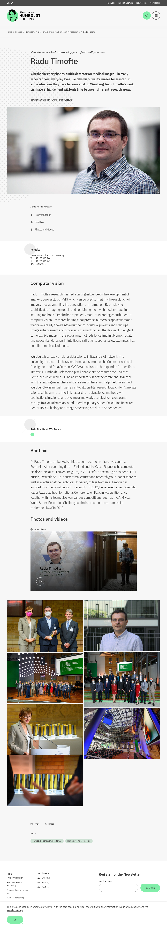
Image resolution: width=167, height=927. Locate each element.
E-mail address (105, 881)
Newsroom (141, 2)
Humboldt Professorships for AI (47, 841)
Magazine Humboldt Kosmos (120, 2)
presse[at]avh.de (38, 263)
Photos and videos (44, 229)
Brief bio (39, 222)
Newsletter (155, 2)
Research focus (43, 215)
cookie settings (15, 910)
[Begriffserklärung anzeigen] (158, 192)
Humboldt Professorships (79, 841)
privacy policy (132, 906)
